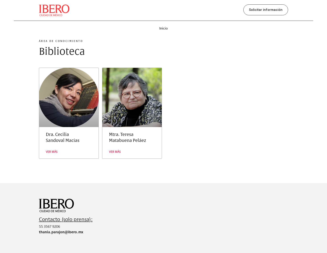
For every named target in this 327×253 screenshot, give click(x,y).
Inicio (163, 28)
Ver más (52, 151)
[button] (265, 9)
